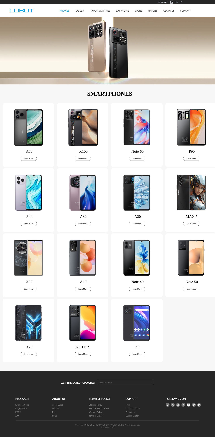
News (54, 415)
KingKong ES (21, 408)
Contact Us (130, 412)
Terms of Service (96, 415)
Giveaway (56, 408)
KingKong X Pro (22, 404)
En (171, 1)
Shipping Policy (95, 404)
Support (185, 11)
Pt (181, 1)
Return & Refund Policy (99, 408)
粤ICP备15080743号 (108, 427)
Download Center (133, 408)
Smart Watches (100, 11)
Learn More (28, 158)
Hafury (152, 11)
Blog (54, 412)
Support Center (132, 415)
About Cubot (57, 404)
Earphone (122, 11)
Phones (64, 11)
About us (168, 11)
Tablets (80, 11)
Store (138, 11)
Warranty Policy (95, 412)
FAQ (128, 404)
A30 (17, 415)
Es (177, 1)
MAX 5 (18, 412)
